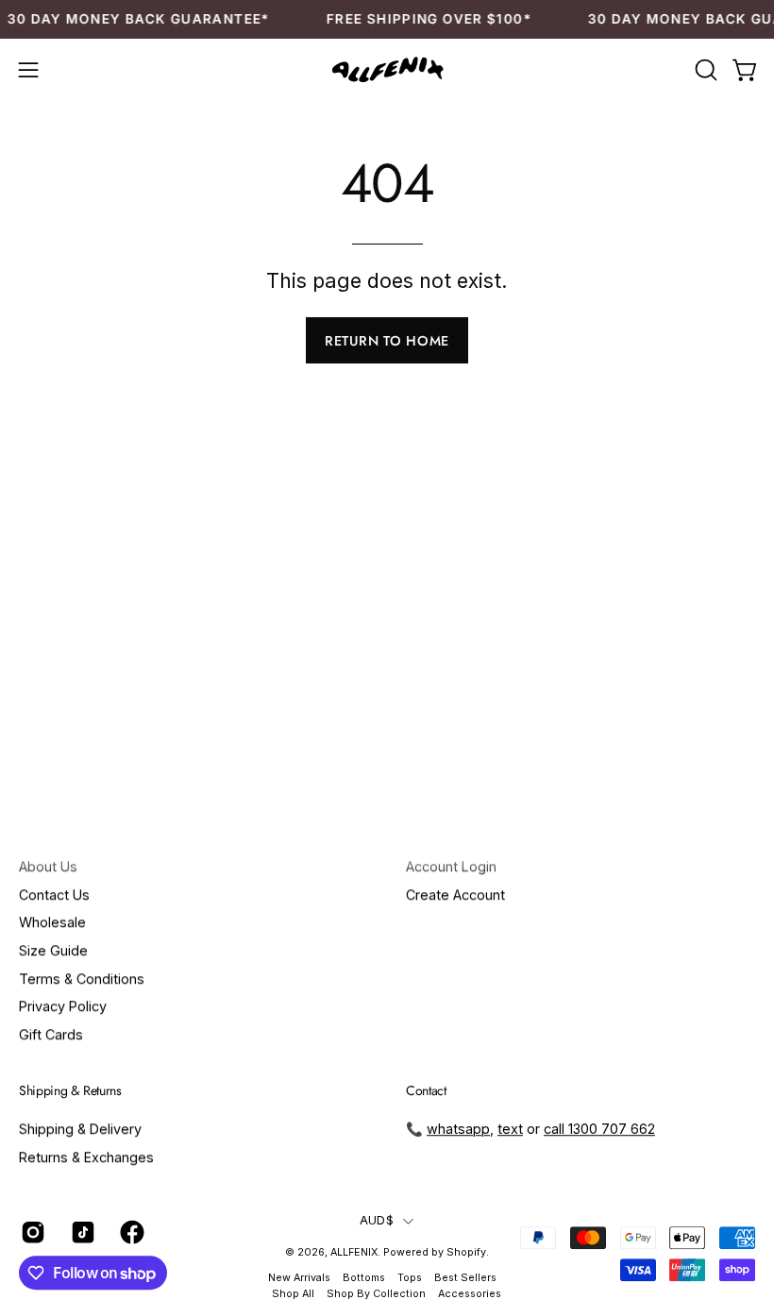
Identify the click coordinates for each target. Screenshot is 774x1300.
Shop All (293, 1294)
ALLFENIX (354, 1253)
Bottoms (364, 1278)
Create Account (455, 894)
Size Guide (53, 950)
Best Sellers (465, 1278)
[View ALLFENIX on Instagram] (31, 1233)
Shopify (466, 1253)
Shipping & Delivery (80, 1129)
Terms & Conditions (81, 979)
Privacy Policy (63, 1006)
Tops (409, 1278)
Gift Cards (51, 1034)
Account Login (451, 866)
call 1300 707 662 (599, 1129)
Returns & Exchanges (86, 1157)
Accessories (469, 1294)
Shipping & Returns (70, 1091)
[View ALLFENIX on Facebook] (130, 1233)
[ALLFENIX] (387, 70)
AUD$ (377, 1220)
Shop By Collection (376, 1294)
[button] (704, 70)
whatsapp (458, 1129)
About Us (48, 866)
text (510, 1129)
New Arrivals (299, 1278)
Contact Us (54, 894)
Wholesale (52, 922)
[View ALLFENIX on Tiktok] (81, 1233)
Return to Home (387, 340)
